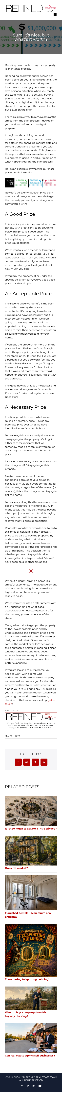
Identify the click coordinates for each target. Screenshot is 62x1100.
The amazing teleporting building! (27, 979)
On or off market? (16, 868)
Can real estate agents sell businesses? (30, 1055)
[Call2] (31, 710)
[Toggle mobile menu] (55, 14)
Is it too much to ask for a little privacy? (31, 828)
